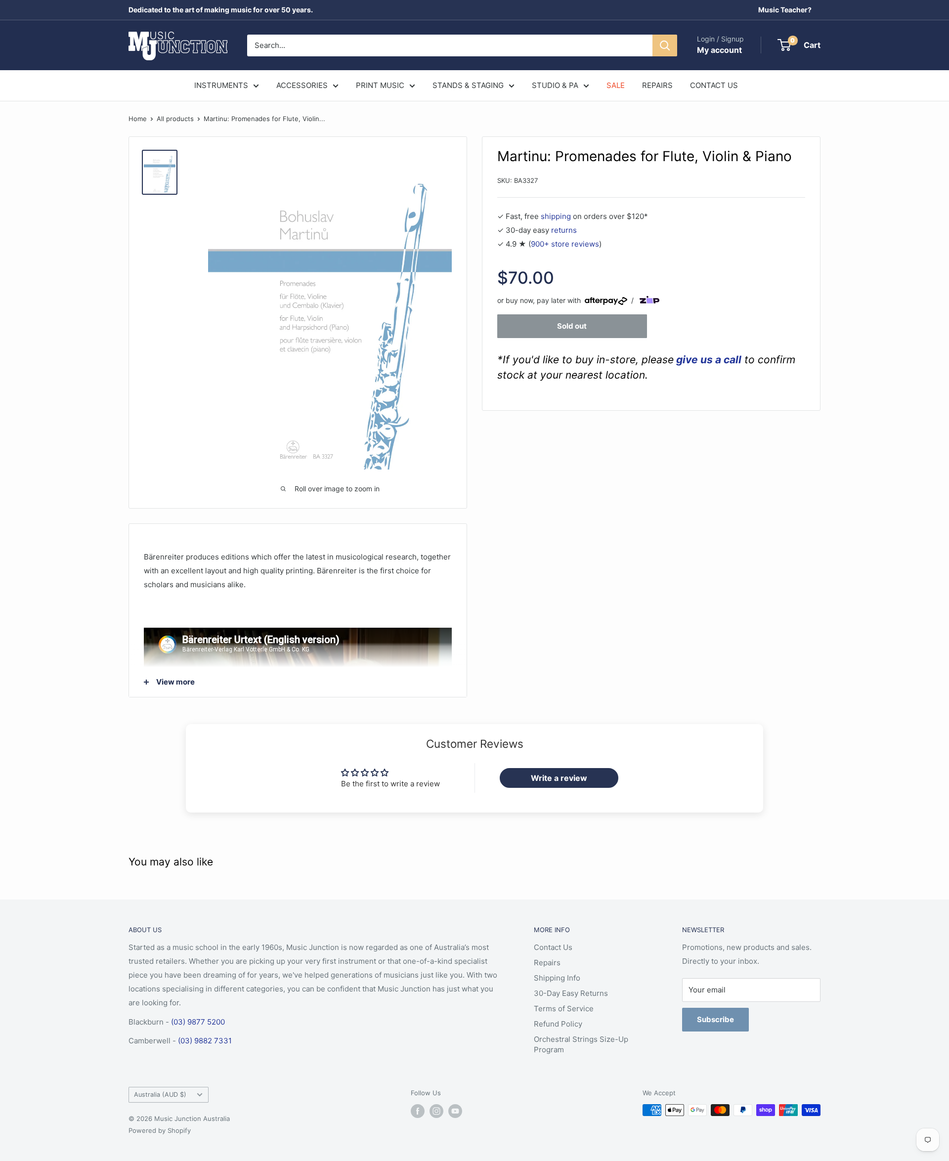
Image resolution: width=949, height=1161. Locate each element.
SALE (615, 85)
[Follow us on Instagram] (436, 1111)
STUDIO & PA (555, 85)
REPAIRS (657, 85)
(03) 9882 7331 (205, 1040)
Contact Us (553, 947)
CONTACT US (714, 85)
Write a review (559, 778)
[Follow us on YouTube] (455, 1111)
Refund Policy (558, 1024)
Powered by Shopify (160, 1130)
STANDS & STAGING (468, 85)
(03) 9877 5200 (198, 1022)
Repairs (547, 962)
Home (138, 119)
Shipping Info (557, 978)
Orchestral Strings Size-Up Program (581, 1044)
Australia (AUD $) (160, 1094)
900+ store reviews (565, 244)
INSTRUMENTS (221, 85)
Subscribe (715, 1019)
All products (175, 119)
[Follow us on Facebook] (418, 1111)
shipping (556, 216)
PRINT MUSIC (380, 85)
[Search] (664, 45)
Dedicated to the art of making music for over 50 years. (221, 9)
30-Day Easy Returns (571, 993)
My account (719, 50)
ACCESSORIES (302, 85)
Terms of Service (564, 1008)
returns (564, 230)
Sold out (572, 325)
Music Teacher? (785, 9)
